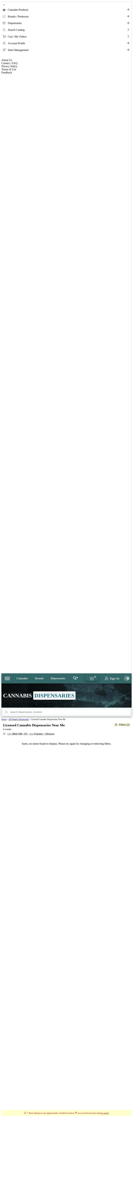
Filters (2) (124, 724)
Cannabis (22, 678)
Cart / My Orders (17, 36)
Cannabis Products (18, 9)
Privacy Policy (9, 66)
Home (3, 719)
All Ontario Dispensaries (18, 719)
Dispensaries (15, 23)
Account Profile (16, 43)
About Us (6, 60)
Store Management (18, 50)
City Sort (30, 734)
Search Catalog (16, 29)
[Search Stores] (75, 678)
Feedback (6, 72)
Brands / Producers (18, 16)
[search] (6, 712)
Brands (39, 678)
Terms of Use (8, 69)
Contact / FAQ (9, 63)
